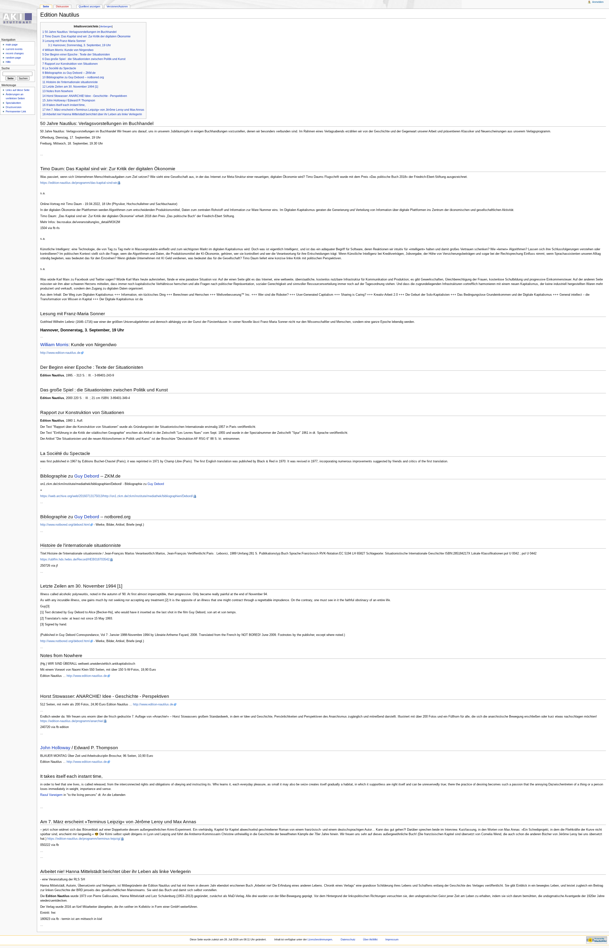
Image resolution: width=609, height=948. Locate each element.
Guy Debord (86, 476)
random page (13, 57)
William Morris (54, 344)
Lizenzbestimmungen (320, 939)
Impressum (391, 939)
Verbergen (106, 26)
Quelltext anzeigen (89, 6)
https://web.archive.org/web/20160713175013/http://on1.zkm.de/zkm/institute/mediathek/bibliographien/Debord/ (116, 496)
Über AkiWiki (370, 939)
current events (14, 49)
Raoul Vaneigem (51, 795)
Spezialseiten (13, 102)
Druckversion (13, 107)
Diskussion (62, 6)
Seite (46, 6)
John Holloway (55, 747)
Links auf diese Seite (17, 90)
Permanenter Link (16, 111)
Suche (5, 68)
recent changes (15, 53)
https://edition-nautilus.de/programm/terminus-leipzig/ (83, 838)
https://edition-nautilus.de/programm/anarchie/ (71, 721)
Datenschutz (348, 939)
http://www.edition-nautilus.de (60, 352)
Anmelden (598, 1)
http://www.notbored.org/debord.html (65, 524)
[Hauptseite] (18, 18)
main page (12, 44)
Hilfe (8, 61)
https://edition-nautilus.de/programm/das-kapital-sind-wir (78, 183)
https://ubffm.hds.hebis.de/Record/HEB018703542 (74, 559)
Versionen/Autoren (117, 6)
